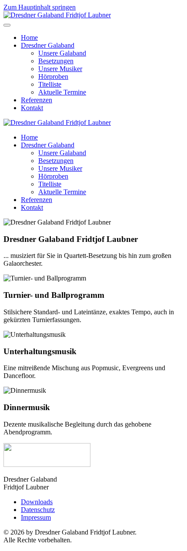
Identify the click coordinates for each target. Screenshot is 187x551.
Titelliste (49, 84)
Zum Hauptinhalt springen (39, 7)
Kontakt (32, 107)
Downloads (37, 501)
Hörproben (53, 76)
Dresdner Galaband (47, 45)
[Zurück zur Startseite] (57, 15)
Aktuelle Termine (62, 92)
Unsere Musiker (60, 68)
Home (29, 37)
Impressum (36, 517)
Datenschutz (38, 509)
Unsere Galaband (62, 53)
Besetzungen (55, 61)
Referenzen (36, 100)
